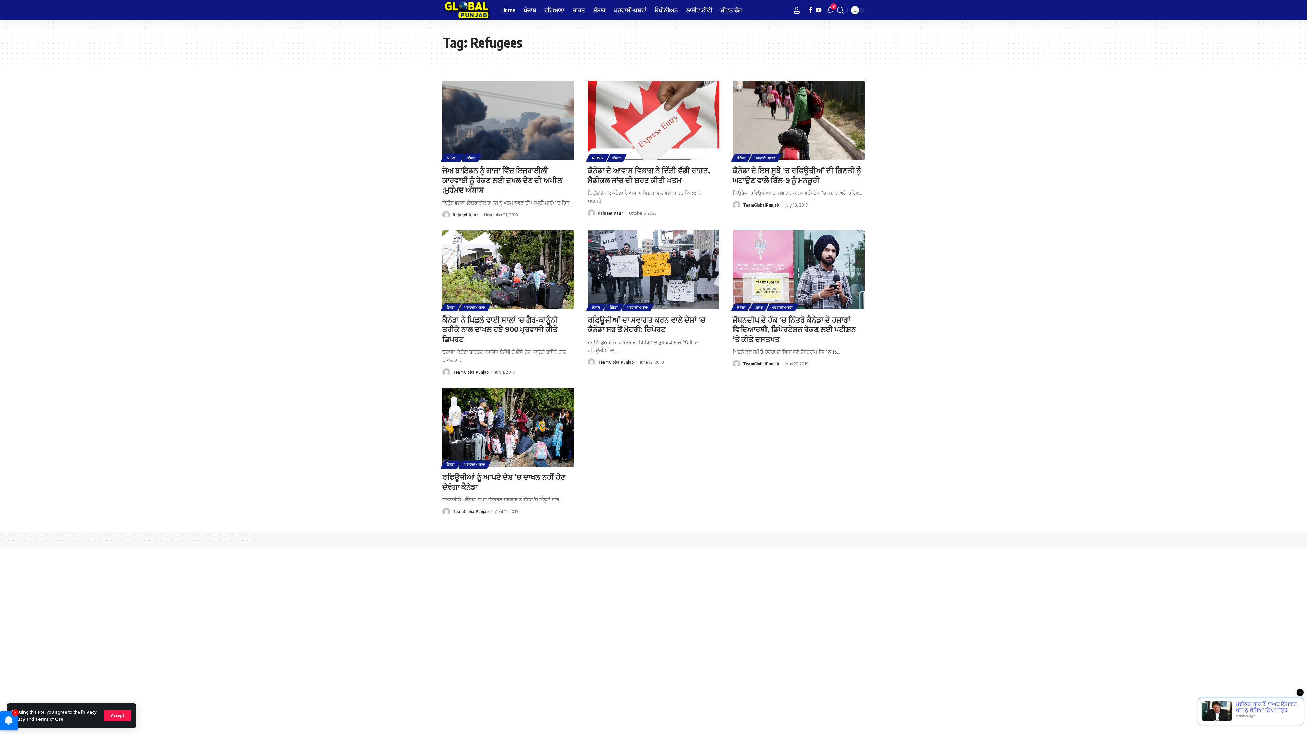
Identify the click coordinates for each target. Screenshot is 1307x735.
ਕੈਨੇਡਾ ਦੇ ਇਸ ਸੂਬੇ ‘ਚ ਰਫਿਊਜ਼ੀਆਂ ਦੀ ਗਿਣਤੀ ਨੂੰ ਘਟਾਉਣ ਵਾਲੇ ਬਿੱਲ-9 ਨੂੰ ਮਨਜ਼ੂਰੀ (797, 175)
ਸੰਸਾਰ (471, 158)
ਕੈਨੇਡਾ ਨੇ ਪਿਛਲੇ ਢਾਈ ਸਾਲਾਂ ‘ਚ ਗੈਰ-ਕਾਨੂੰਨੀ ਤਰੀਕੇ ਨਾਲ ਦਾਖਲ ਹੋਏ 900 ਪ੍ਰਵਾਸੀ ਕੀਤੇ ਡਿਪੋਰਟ (500, 329)
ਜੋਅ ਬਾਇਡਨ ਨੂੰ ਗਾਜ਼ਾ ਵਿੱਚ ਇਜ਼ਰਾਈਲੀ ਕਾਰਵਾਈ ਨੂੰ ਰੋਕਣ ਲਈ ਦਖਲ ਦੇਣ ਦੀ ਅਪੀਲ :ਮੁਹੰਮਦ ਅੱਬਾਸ (502, 179)
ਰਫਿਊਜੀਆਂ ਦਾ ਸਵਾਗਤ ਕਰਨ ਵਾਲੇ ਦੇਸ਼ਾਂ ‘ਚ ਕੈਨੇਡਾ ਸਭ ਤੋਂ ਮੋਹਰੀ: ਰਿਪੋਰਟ (647, 324)
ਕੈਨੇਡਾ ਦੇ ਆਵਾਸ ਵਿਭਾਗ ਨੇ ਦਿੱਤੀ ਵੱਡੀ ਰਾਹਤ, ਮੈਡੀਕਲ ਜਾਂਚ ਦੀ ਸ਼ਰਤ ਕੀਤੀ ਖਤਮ (649, 175)
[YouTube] (818, 10)
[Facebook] (810, 10)
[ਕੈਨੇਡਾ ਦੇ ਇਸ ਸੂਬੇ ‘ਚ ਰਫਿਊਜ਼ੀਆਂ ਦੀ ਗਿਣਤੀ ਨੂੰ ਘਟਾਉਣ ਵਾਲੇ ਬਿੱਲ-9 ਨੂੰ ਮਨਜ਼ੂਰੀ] (799, 120)
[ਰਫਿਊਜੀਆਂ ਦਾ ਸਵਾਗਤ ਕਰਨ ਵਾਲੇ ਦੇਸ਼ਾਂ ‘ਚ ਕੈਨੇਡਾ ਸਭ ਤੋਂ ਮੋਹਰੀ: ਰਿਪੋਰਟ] (654, 269)
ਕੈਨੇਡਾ (741, 158)
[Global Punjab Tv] (466, 10)
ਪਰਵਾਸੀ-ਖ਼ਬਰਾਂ (765, 158)
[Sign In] (796, 10)
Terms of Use (49, 719)
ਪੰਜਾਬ (759, 307)
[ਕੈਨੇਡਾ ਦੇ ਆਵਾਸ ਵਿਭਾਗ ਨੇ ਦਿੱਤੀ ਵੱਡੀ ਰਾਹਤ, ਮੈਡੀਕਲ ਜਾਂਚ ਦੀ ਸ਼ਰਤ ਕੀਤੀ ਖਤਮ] (654, 120)
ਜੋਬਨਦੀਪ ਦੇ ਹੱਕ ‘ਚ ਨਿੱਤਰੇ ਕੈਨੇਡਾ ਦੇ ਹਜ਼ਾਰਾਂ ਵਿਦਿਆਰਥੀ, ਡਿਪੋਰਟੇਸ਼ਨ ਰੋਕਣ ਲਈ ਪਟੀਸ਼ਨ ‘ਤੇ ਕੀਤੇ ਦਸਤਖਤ (794, 329)
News (452, 158)
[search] (840, 10)
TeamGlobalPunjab (761, 205)
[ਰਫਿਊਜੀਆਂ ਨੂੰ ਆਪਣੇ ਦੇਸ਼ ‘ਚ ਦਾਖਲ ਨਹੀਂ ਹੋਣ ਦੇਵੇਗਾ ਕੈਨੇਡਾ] (508, 427)
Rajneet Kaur (465, 214)
